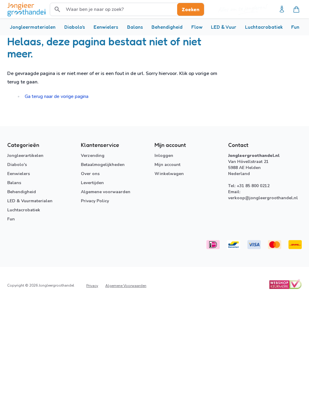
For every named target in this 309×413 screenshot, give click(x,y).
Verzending (92, 155)
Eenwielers (106, 27)
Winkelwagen (169, 174)
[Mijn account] (281, 9)
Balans (135, 27)
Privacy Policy (95, 201)
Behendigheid (167, 27)
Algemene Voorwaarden (125, 285)
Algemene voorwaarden (105, 192)
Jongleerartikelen (25, 155)
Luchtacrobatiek (264, 27)
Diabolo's (74, 27)
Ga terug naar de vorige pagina (56, 96)
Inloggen (163, 155)
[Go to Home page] (26, 9)
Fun (295, 27)
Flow (196, 27)
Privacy (92, 285)
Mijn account (167, 164)
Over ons (90, 174)
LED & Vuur (223, 27)
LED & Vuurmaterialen (30, 201)
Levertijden (92, 183)
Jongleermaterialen (33, 27)
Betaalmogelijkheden (103, 164)
